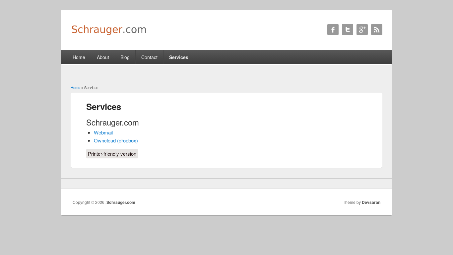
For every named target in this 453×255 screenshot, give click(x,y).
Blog (125, 57)
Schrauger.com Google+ (362, 29)
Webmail (103, 132)
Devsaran (371, 202)
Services (178, 57)
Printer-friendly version (112, 153)
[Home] (109, 33)
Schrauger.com (120, 202)
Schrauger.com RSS (376, 29)
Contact (149, 57)
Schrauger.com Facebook (333, 29)
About (103, 57)
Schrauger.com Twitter (347, 29)
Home (79, 57)
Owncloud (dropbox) (116, 140)
